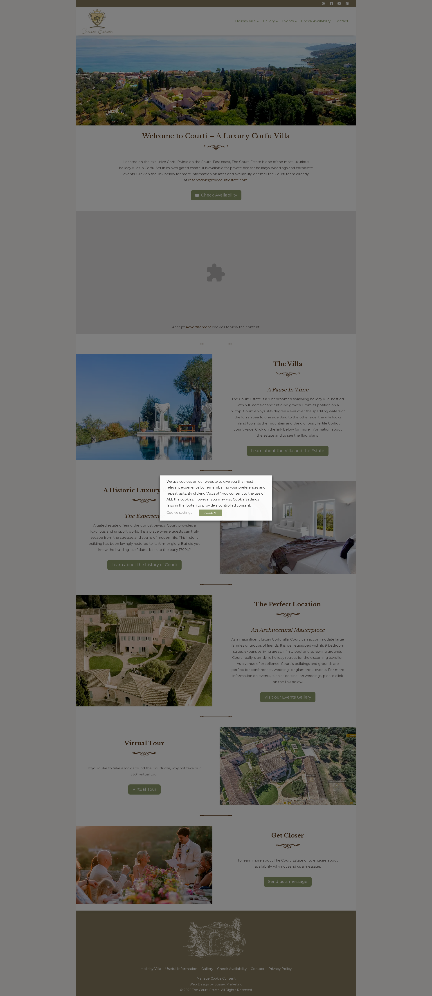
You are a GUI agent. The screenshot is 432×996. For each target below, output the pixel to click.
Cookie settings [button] (179, 513)
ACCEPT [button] (210, 513)
